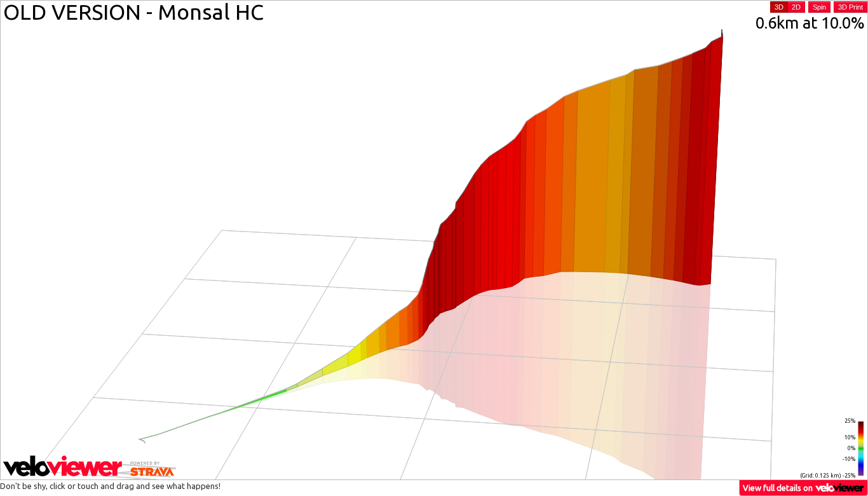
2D (796, 7)
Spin (819, 7)
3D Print (850, 7)
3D (779, 7)
